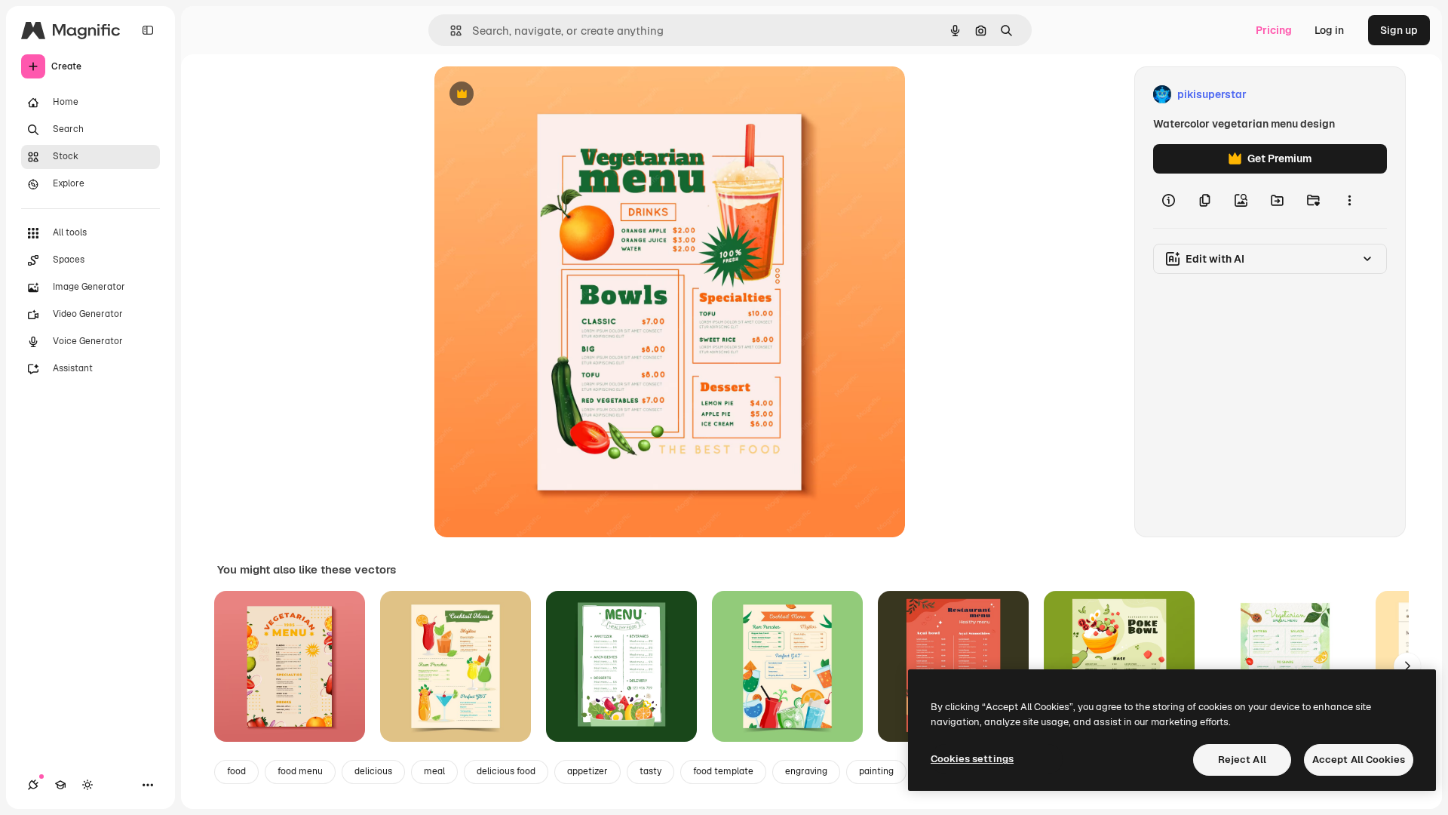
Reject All (1242, 759)
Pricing (1274, 30)
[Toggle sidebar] (148, 30)
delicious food (506, 771)
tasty (650, 771)
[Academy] (60, 785)
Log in (1329, 30)
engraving (806, 771)
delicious (373, 771)
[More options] (1349, 201)
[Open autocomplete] (450, 30)
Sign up (1399, 30)
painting (876, 771)
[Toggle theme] (87, 785)
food (236, 771)
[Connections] (33, 785)
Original (531, 95)
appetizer (587, 771)
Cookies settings (972, 758)
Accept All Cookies (1358, 759)
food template (723, 771)
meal (434, 771)
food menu (300, 771)
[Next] (1407, 666)
